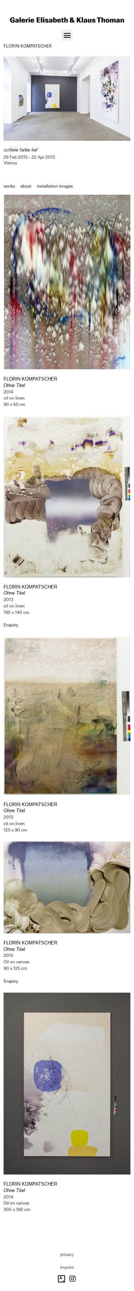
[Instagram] (73, 1279)
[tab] (9, 186)
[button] (67, 35)
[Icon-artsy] (61, 1279)
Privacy (67, 1254)
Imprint (67, 1267)
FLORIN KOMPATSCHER (28, 46)
